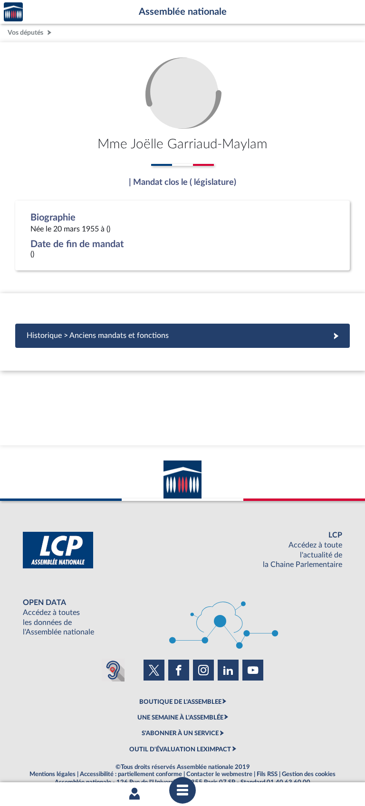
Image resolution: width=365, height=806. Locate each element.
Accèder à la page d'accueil (13, 12)
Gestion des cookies (309, 774)
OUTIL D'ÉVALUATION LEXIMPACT (180, 749)
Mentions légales (52, 774)
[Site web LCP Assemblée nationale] (182, 550)
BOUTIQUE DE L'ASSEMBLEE (180, 702)
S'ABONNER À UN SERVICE (180, 733)
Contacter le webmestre (219, 774)
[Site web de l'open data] (182, 618)
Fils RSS (267, 774)
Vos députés (25, 32)
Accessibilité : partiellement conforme (131, 774)
